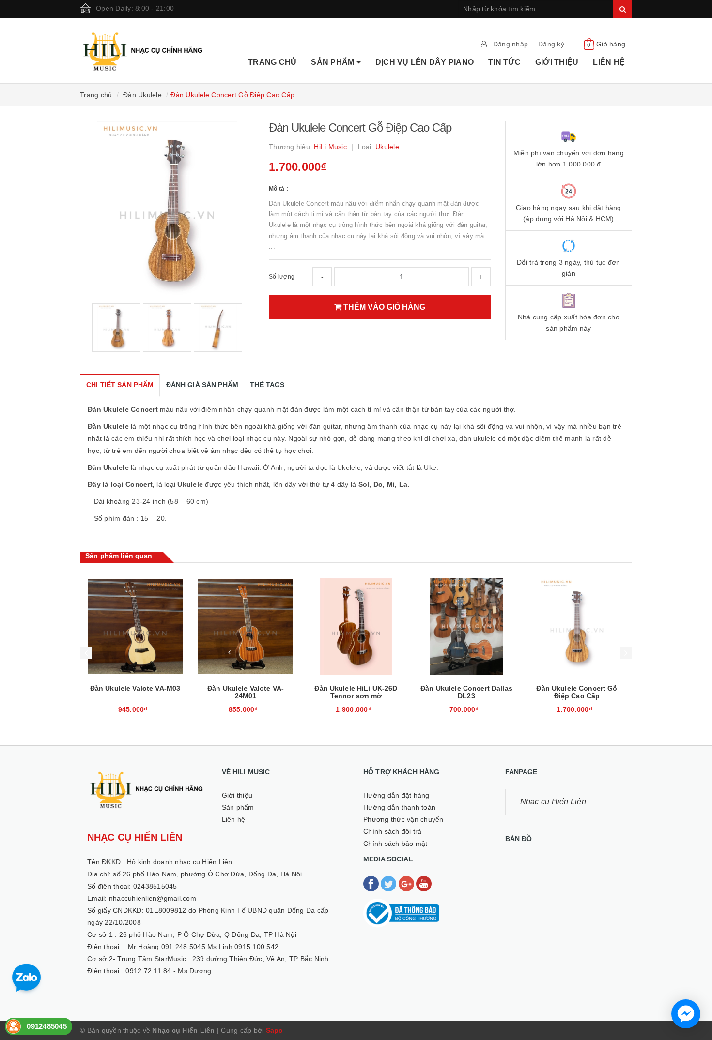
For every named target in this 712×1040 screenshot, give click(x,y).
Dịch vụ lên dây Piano (424, 62)
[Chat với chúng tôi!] (685, 1013)
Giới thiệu (557, 62)
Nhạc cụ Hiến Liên (553, 802)
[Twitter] (389, 883)
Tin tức (504, 62)
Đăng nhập (510, 44)
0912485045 (47, 1026)
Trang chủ (272, 62)
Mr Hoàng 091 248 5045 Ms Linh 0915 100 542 (203, 946)
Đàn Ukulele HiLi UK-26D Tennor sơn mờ (245, 692)
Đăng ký (551, 44)
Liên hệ (609, 62)
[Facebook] (372, 883)
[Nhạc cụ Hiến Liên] (143, 39)
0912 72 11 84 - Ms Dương (168, 971)
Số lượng (281, 276)
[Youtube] (424, 883)
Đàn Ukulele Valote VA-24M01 (135, 692)
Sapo (274, 1030)
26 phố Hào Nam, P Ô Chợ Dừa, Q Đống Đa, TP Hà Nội (207, 934)
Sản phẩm (333, 62)
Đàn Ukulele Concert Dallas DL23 (356, 692)
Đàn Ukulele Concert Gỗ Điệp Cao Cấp (466, 692)
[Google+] (407, 883)
